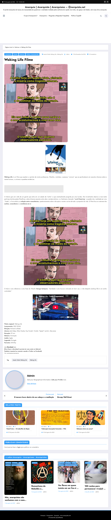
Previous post (50, 394)
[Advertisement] (55, 30)
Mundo (15, 54)
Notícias (22, 54)
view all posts (31, 383)
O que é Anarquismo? (30, 16)
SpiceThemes (59, 517)
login (18, 447)
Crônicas (8, 463)
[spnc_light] (106, 16)
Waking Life (60, 54)
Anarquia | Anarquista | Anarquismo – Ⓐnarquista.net (55, 7)
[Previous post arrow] (4, 396)
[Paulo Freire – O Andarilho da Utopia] (20, 417)
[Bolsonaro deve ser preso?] (90, 417)
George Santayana (42, 289)
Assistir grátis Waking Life (49, 54)
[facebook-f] (105, 2)
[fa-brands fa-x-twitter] (108, 2)
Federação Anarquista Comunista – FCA (54, 429)
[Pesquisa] (101, 16)
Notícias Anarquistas (18, 465)
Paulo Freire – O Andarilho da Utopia (18, 429)
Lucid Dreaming (80, 199)
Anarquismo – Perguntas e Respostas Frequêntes (54, 16)
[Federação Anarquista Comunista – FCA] (55, 417)
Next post (60, 394)
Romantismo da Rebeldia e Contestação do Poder (41, 487)
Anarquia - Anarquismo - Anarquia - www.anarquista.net (55, 515)
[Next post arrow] (106, 396)
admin (67, 54)
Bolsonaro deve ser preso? (85, 429)
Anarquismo (8, 54)
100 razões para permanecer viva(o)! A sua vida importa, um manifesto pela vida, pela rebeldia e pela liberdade (95, 487)
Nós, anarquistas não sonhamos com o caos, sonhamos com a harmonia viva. (15, 498)
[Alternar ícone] (4, 16)
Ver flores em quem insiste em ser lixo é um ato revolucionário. (69, 486)
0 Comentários (92, 54)
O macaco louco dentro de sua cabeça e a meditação (34, 397)
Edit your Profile (57, 380)
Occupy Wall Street (64, 397)
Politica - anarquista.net (32, 54)
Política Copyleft (76, 16)
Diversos (14, 463)
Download (10, 347)
